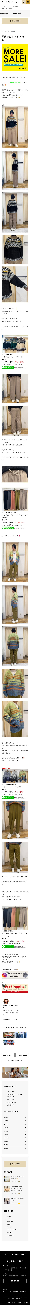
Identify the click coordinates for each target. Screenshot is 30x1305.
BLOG (19, 1303)
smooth (16, 6)
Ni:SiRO (9, 1227)
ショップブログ (9, 6)
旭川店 (10, 1097)
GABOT (15, 1291)
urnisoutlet (10, 1221)
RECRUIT (26, 1303)
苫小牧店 (11, 1102)
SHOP (13, 1303)
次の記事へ (22, 1055)
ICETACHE (23, 1291)
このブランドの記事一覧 (15, 1061)
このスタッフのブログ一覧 (10, 1019)
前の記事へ (8, 1055)
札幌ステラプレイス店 (15, 1094)
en (11, 1291)
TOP (3, 6)
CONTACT (15, 1281)
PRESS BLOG (10, 1235)
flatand (9, 1224)
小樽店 (10, 1091)
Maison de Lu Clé (12, 1230)
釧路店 (10, 1099)
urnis (8, 1219)
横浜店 (10, 1105)
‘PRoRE (9, 1232)
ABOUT (8, 1303)
